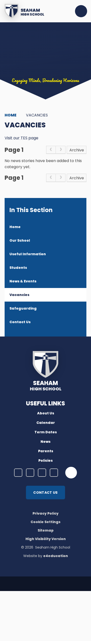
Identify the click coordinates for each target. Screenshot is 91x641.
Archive (76, 150)
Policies (45, 460)
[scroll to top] (71, 472)
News (45, 441)
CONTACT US (45, 492)
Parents (45, 451)
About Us (45, 413)
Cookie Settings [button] (45, 521)
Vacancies (37, 115)
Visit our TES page (21, 138)
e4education (55, 555)
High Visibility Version (45, 538)
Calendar (45, 422)
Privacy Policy (45, 513)
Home (11, 115)
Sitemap (46, 530)
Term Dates (45, 432)
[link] (51, 150)
